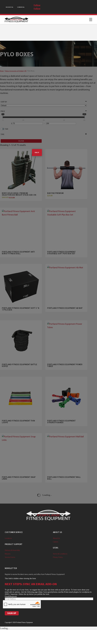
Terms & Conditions (60, 554)
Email (11, 596)
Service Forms (10, 557)
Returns (7, 554)
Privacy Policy (58, 557)
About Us (56, 538)
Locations (8, 538)
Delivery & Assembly (12, 550)
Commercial (21, 7)
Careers (55, 542)
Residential (9, 7)
